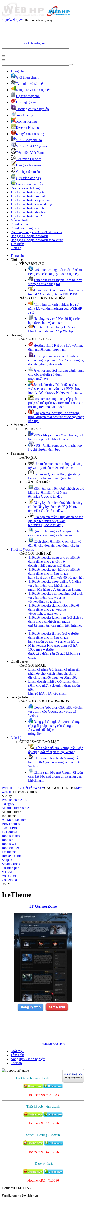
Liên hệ (16, 248)
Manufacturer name (15, 808)
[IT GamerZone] (43, 1000)
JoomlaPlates (11, 836)
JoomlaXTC (10, 844)
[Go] (3, 56)
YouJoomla (9, 876)
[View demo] (57, 1010)
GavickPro (9, 828)
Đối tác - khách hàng (25, 188)
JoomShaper (10, 848)
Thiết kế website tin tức (27, 216)
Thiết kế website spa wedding (31, 204)
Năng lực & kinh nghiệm (28, 1059)
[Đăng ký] (30, 1010)
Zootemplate (10, 880)
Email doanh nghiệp (25, 228)
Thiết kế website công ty (28, 192)
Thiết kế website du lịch (27, 208)
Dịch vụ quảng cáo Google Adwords (36, 232)
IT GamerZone (43, 906)
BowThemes (11, 824)
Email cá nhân (20, 224)
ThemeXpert (10, 868)
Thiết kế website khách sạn (29, 212)
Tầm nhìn (17, 1055)
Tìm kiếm (17, 244)
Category (8, 804)
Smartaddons (11, 864)
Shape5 (7, 860)
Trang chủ (18, 71)
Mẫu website (19, 220)
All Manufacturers (14, 820)
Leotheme (9, 852)
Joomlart (8, 840)
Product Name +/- (14, 800)
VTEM (7, 872)
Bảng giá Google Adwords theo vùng (37, 240)
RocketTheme (11, 856)
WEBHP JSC (11, 788)
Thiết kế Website (22, 549)
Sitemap (16, 1063)
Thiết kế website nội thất (28, 196)
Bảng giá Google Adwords (29, 236)
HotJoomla (9, 832)
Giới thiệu (17, 1051)
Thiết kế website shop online (30, 200)
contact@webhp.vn (34, 43)
